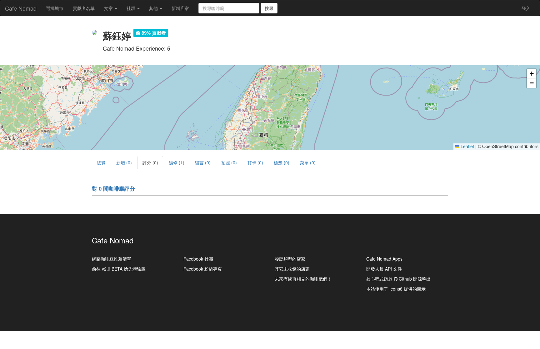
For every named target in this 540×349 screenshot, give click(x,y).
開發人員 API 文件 (384, 269)
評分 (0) (150, 162)
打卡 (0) (255, 162)
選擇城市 (54, 8)
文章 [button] (109, 8)
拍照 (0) (229, 162)
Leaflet (466, 146)
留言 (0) (203, 162)
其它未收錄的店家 (292, 269)
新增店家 (180, 8)
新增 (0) (124, 162)
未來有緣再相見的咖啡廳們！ (303, 279)
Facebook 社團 (198, 259)
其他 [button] (154, 8)
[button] (531, 73)
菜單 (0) (308, 162)
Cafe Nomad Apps (384, 259)
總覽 (101, 162)
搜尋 (269, 8)
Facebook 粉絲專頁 (202, 269)
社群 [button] (132, 8)
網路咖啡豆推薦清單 (111, 259)
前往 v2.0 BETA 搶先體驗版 (119, 269)
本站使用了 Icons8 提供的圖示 (396, 289)
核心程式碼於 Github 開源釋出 (398, 279)
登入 (526, 8)
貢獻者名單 (84, 8)
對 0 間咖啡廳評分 (113, 188)
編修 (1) (176, 162)
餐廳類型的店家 (290, 259)
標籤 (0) (281, 162)
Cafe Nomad (21, 8)
